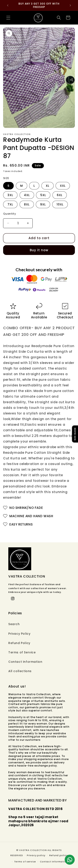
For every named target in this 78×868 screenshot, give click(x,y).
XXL (63, 186)
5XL (43, 195)
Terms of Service (22, 652)
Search (14, 624)
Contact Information (25, 662)
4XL (27, 195)
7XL (10, 204)
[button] (8, 17)
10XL (60, 204)
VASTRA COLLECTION (33, 850)
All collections (20, 671)
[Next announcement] (70, 5)
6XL (59, 195)
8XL (27, 204)
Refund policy (58, 855)
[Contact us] (70, 860)
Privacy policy (36, 855)
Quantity (9, 214)
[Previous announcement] (7, 5)
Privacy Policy (19, 634)
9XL (43, 204)
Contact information (54, 861)
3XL (10, 195)
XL (47, 186)
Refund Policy (19, 643)
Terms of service (25, 861)
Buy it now (39, 250)
